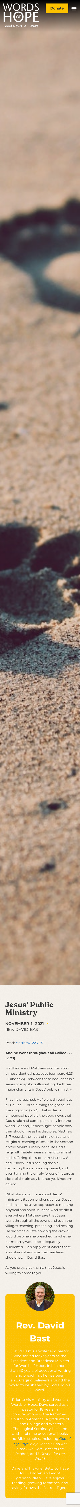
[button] (74, 8)
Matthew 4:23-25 (29, 1043)
